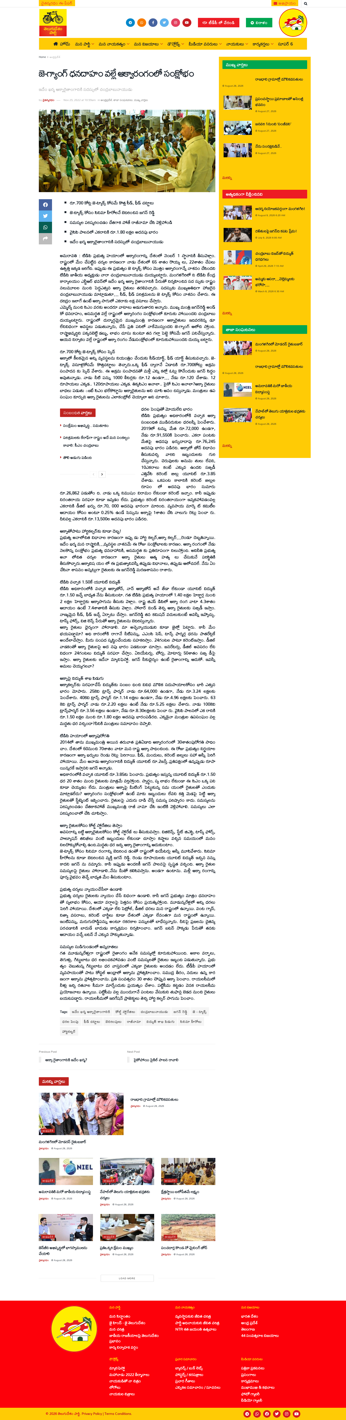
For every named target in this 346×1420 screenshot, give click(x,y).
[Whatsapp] (257, 1414)
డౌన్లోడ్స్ (174, 44)
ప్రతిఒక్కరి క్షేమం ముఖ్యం (116, 1247)
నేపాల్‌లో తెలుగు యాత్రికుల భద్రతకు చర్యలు (125, 1194)
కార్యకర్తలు (261, 44)
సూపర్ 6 (285, 44)
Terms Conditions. (118, 1413)
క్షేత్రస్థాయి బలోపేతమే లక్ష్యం (180, 1191)
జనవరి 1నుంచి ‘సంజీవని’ (273, 124)
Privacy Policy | (93, 1413)
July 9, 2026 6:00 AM (270, 237)
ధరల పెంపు (70, 1021)
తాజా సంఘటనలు (123, 100)
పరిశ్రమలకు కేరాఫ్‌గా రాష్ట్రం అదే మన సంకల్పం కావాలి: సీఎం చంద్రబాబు (96, 441)
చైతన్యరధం (48, 100)
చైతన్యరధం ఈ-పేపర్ (57, 3)
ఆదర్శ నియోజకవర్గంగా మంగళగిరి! (280, 208)
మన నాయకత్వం (112, 44)
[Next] (102, 474)
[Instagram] (286, 1414)
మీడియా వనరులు (203, 44)
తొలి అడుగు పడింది (77, 457)
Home (42, 57)
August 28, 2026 (63, 1148)
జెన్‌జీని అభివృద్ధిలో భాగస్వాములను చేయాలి (63, 1250)
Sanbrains (336, 1414)
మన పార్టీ (82, 44)
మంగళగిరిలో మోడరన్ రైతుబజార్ (62, 1141)
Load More (127, 1278)
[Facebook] (267, 1414)
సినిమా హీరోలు (191, 1021)
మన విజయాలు (146, 44)
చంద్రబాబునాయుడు (154, 1011)
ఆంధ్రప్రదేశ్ (55, 57)
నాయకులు (235, 44)
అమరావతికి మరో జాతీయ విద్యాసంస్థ (65, 1191)
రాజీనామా (134, 1021)
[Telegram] (247, 1414)
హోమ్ (65, 44)
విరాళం (261, 22)
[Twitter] (277, 1414)
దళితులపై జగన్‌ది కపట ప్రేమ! (276, 231)
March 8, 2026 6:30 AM (271, 291)
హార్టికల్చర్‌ (69, 1031)
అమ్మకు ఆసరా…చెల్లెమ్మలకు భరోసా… (274, 281)
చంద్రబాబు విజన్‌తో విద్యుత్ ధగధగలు (274, 256)
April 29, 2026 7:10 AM (270, 265)
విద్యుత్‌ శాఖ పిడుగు (161, 1021)
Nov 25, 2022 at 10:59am (80, 100)
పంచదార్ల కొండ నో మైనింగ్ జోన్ (184, 1247)
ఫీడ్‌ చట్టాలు (92, 1021)
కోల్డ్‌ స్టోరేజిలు (125, 1011)
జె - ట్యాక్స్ (200, 1011)
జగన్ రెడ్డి (180, 1011)
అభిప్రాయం (287, 3)
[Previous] (93, 474)
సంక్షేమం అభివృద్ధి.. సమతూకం (86, 425)
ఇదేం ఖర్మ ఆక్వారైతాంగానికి (91, 1011)
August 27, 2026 (267, 111)
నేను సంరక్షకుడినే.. (268, 146)
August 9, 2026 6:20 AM (271, 215)
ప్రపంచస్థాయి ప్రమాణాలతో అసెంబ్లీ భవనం (279, 101)
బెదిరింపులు (114, 1021)
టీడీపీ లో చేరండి (221, 22)
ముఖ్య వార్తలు (141, 100)
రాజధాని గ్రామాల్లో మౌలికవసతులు (154, 1099)
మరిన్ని (227, 177)
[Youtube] (296, 1414)
